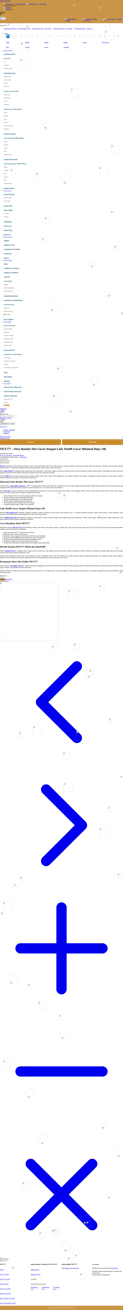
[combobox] (9, 416)
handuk (7, 381)
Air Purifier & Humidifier (11, 367)
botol (6, 264)
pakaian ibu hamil (10, 159)
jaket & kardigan (8, 125)
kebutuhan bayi (9, 73)
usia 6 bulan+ (7, 201)
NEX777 (3, 466)
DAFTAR (92, 442)
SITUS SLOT (4, 1284)
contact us (89, 28)
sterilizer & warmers (11, 268)
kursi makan (8, 319)
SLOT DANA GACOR (7, 1298)
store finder (69, 28)
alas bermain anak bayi (12, 391)
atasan (5, 112)
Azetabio (66, 47)
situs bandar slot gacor (18, 486)
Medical (6, 364)
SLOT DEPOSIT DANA (8, 1303)
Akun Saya (3, 408)
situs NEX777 (17, 527)
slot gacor (8, 491)
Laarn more (23, 457)
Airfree (46, 42)
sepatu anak (7, 98)
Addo (7, 42)
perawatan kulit (8, 329)
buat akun (7, 431)
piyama (6, 83)
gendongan (8, 222)
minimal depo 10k (11, 517)
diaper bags (8, 230)
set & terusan (7, 80)
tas (4, 62)
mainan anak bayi (10, 396)
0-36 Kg (6, 217)
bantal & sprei (9, 245)
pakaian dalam (8, 154)
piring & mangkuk (9, 288)
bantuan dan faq (35, 1274)
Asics (7, 47)
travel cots (8, 226)
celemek (7, 277)
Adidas (27, 42)
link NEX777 (9, 471)
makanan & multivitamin (13, 300)
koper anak (8, 206)
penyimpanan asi (8, 311)
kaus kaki (6, 104)
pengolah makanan (11, 296)
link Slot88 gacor (12, 512)
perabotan (7, 253)
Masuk (3, 410)
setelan (5, 122)
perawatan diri (8, 345)
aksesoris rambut (8, 68)
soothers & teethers (11, 272)
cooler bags (7, 314)
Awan (46, 47)
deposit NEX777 (10, 551)
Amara (85, 42)
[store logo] (15, 25)
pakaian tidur (7, 76)
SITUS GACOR (5, 1289)
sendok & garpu (8, 291)
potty (6, 372)
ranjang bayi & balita (12, 249)
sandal (5, 101)
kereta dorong (9, 194)
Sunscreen (6, 332)
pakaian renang (9, 134)
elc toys (6, 402)
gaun (5, 119)
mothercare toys (8, 399)
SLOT (2, 1270)
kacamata (6, 65)
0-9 (118, 36)
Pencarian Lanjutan (6, 418)
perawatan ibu (9, 350)
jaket (5, 151)
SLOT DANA (4, 1274)
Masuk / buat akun (9, 430)
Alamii (65, 42)
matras (6, 258)
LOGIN (30, 442)
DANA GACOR (5, 1293)
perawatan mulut (8, 342)
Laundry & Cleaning (9, 361)
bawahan (6, 116)
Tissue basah (7, 358)
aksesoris (6, 129)
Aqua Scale (105, 42)
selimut (6, 241)
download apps (20, 4)
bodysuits (6, 86)
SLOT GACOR (5, 1279)
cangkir (6, 284)
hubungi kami (35, 1270)
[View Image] (0, 1257)
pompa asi (6, 308)
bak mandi (8, 377)
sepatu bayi (7, 94)
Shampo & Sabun (8, 335)
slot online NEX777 (17, 566)
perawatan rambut (9, 338)
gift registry (43, 4)
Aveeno (27, 47)
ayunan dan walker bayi (13, 387)
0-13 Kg (6, 213)
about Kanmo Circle (24, 28)
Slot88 (7, 476)
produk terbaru (9, 54)
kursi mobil (8, 210)
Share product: (4, 581)
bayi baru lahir (8, 197)
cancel (2, 419)
